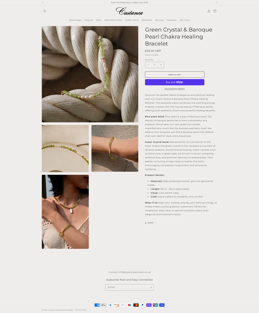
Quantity (149, 59)
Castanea (52, 310)
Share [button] (151, 222)
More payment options (175, 89)
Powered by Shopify (64, 310)
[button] (45, 11)
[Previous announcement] (43, 2)
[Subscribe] (151, 287)
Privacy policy (81, 310)
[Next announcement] (216, 2)
